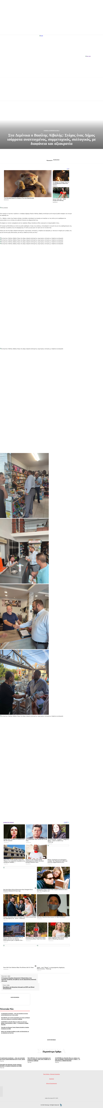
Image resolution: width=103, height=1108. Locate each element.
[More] (25, 1000)
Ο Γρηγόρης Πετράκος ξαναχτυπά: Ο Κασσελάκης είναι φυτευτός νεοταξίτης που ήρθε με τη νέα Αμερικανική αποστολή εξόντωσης (18, 979)
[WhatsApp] (20, 1001)
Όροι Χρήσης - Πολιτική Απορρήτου (51, 1074)
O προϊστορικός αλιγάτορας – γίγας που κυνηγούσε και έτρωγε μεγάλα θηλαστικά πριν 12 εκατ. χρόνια (14, 1014)
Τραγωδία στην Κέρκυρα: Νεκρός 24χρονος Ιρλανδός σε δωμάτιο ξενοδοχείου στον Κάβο (11, 1065)
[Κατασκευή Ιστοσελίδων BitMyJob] (60, 1104)
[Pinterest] (15, 1001)
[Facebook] (4, 1001)
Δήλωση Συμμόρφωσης (51, 1083)
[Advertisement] (51, 91)
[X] (9, 1001)
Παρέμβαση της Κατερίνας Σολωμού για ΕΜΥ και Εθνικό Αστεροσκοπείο (18, 987)
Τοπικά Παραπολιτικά (51, 130)
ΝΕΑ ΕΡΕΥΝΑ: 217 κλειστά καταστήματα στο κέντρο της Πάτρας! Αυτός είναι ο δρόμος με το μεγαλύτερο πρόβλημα (15, 1018)
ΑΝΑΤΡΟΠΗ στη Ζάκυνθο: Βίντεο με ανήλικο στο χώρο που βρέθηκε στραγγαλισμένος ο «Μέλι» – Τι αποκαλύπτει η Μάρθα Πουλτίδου (14, 1023)
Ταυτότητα (51, 1078)
